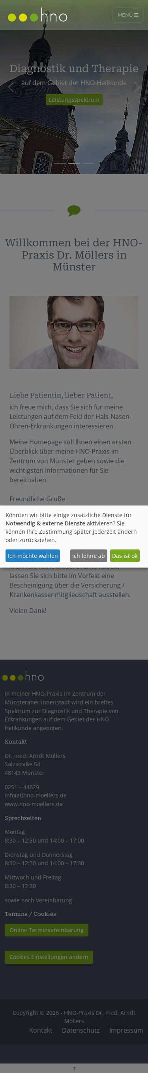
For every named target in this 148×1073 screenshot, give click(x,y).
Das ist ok (124, 555)
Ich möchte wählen (33, 555)
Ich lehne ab (88, 555)
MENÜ (126, 15)
